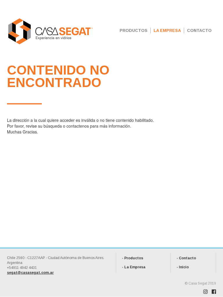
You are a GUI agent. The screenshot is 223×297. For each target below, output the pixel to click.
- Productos (132, 258)
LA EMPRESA (167, 30)
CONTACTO (199, 30)
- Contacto (186, 258)
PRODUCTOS (134, 30)
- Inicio (183, 267)
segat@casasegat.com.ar (30, 273)
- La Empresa (133, 267)
